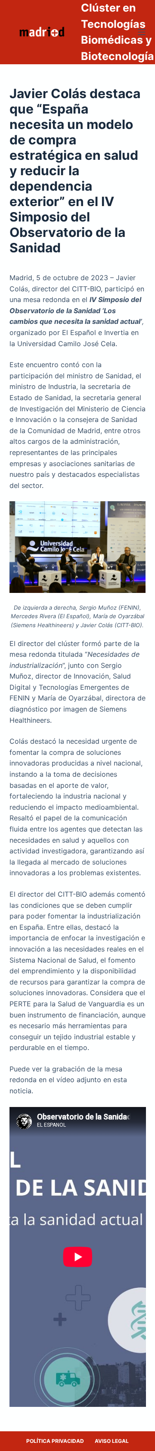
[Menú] (142, 32)
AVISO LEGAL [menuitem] (112, 1441)
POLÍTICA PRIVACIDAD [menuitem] (55, 1441)
